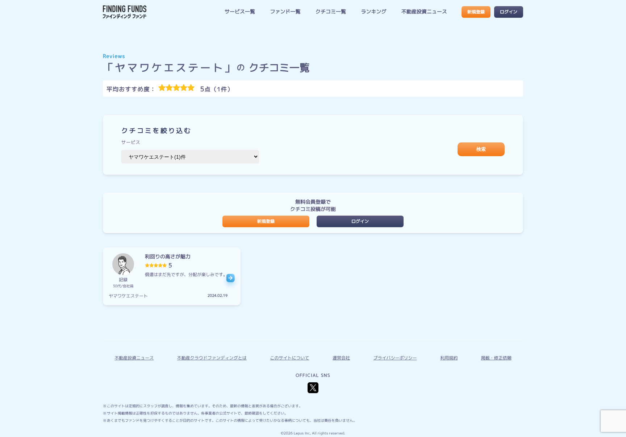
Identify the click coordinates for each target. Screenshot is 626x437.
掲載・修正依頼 (496, 358)
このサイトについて (289, 358)
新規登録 (476, 12)
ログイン (508, 12)
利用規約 (449, 358)
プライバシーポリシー (395, 358)
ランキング (373, 11)
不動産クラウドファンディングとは (212, 358)
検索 (481, 149)
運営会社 (341, 358)
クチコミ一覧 (331, 11)
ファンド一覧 (285, 11)
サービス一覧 (240, 11)
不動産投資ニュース (424, 11)
